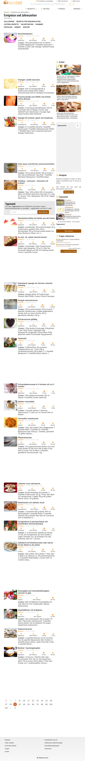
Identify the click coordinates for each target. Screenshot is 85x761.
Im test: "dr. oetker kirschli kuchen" (32, 237)
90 (46, 704)
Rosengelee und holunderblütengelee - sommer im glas (34, 592)
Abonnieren (43, 212)
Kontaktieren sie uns (51, 740)
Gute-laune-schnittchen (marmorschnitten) (36, 164)
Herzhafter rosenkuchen (28, 418)
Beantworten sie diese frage (63, 242)
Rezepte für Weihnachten (28, 21)
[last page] (15, 708)
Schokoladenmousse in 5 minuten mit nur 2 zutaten (36, 385)
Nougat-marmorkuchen (28, 300)
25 (46, 701)
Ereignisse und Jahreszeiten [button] (20, 12)
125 (6, 708)
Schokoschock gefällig (27, 319)
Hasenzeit (22, 338)
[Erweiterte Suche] (73, 4)
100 (51, 704)
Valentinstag (27, 24)
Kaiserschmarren (25, 629)
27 (6, 704)
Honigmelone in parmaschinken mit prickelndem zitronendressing (33, 523)
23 (38, 701)
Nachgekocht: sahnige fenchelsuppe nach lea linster (72, 210)
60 (33, 704)
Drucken (77, 221)
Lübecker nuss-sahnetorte (29, 484)
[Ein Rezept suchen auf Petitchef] (70, 4)
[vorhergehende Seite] (10, 701)
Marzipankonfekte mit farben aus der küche (36, 218)
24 (42, 701)
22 (33, 701)
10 (20, 701)
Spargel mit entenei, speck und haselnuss (35, 118)
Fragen (61, 9)
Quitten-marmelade (26, 401)
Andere (76, 9)
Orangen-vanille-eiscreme (29, 80)
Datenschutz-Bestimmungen (53, 743)
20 (24, 701)
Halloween (9, 21)
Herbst (17, 27)
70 (38, 704)
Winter (26, 27)
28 (11, 704)
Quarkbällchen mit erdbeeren (30, 610)
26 (51, 701)
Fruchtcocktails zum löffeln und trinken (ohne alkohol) (34, 98)
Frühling (8, 27)
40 (24, 704)
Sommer (39, 24)
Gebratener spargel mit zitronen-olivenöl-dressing (35, 284)
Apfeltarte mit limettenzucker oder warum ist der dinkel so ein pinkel (35, 544)
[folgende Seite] (10, 708)
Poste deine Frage (69, 251)
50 (29, 704)
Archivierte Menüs (65, 221)
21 (28, 701)
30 (20, 704)
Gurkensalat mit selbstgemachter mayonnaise (70, 203)
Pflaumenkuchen (25, 438)
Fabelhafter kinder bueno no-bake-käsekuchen (73, 217)
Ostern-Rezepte (11, 24)
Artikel (46, 9)
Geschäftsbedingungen (52, 746)
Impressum (48, 748)
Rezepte (31, 9)
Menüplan (67, 192)
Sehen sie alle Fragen (74, 248)
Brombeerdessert (25, 34)
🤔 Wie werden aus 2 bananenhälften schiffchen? (68, 240)
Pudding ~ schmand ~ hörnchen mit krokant (33, 182)
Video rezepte (9, 743)
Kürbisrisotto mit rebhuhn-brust (31, 503)
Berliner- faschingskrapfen (29, 648)
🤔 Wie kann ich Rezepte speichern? (67, 244)
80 (42, 704)
